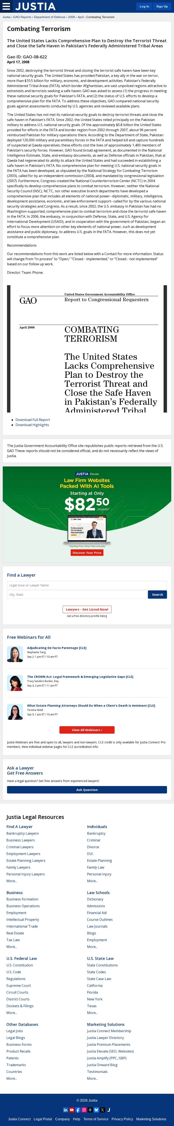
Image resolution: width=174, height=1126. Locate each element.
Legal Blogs (15, 1037)
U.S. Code (13, 972)
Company (62, 1119)
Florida (92, 992)
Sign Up (162, 6)
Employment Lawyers (23, 853)
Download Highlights (32, 425)
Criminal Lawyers (20, 847)
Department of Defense (49, 17)
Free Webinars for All (29, 637)
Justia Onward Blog (102, 1065)
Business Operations (23, 906)
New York (94, 999)
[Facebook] (77, 1109)
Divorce (93, 847)
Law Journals (97, 926)
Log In (144, 6)
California (94, 985)
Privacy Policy (122, 1119)
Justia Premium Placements (108, 1044)
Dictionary (95, 899)
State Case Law (99, 978)
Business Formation (22, 899)
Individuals (97, 826)
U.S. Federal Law (21, 958)
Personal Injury (99, 874)
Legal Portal (43, 1119)
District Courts (17, 999)
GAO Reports (22, 17)
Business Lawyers (20, 840)
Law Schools (98, 892)
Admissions (96, 906)
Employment (16, 912)
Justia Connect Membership (109, 1031)
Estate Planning (99, 860)
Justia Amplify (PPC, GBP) (106, 1058)
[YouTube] (71, 1109)
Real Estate (15, 933)
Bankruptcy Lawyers (22, 833)
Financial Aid (97, 912)
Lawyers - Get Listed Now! (87, 609)
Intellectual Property (22, 919)
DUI (90, 853)
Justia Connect (19, 1119)
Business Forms (19, 1044)
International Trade (22, 926)
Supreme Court (18, 985)
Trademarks (16, 1065)
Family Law (95, 867)
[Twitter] (102, 1109)
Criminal (93, 840)
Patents (12, 1058)
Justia (6, 17)
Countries (14, 1071)
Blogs (91, 933)
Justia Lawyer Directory (105, 1037)
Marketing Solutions (106, 1024)
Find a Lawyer (21, 575)
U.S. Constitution (19, 965)
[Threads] (90, 1109)
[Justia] (35, 6)
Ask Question (87, 790)
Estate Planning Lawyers (25, 860)
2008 (71, 17)
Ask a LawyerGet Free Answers (25, 770)
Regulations (15, 978)
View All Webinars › (87, 730)
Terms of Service (95, 1119)
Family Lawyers (18, 867)
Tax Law (13, 940)
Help (76, 1119)
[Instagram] (84, 1109)
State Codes (96, 972)
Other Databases (22, 1024)
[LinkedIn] (65, 1109)
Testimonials (97, 1071)
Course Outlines (100, 919)
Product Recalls (18, 1051)
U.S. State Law (100, 958)
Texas (92, 1006)
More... (11, 881)
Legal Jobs (14, 1031)
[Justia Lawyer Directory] (108, 1109)
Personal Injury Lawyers (25, 874)
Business (14, 892)
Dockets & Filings (20, 1006)
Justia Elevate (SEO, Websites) (110, 1051)
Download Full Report (32, 419)
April (81, 17)
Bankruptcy (96, 833)
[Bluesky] (96, 1109)
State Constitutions (102, 965)
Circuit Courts (17, 992)
